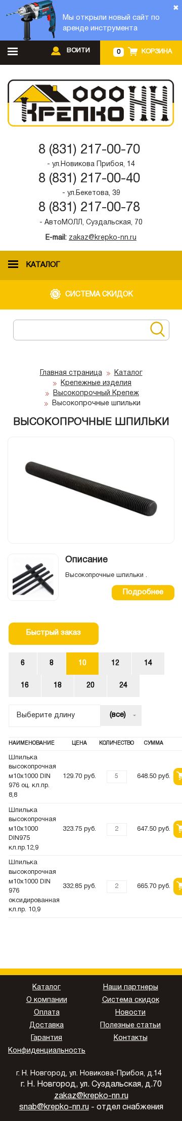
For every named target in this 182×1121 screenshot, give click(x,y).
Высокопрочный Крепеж (96, 393)
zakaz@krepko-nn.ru (102, 238)
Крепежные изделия (96, 383)
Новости (130, 1013)
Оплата (47, 1013)
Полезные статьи (130, 1025)
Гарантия (46, 1038)
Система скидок (130, 1000)
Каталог (128, 373)
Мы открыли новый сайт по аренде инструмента (111, 23)
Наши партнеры (130, 987)
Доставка (46, 1025)
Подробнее (143, 592)
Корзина (157, 52)
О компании (46, 1000)
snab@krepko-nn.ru (54, 1107)
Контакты (131, 1038)
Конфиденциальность (46, 1051)
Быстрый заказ (53, 632)
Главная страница (71, 373)
